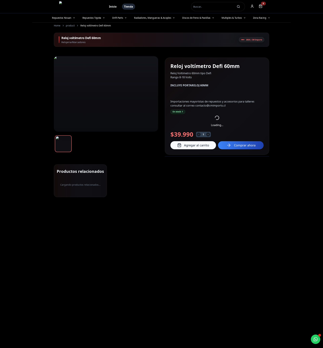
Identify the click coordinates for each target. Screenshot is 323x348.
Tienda (128, 6)
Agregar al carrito (196, 145)
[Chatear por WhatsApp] (315, 339)
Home (57, 25)
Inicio (113, 6)
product (70, 25)
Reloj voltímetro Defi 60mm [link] (95, 25)
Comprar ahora (245, 145)
